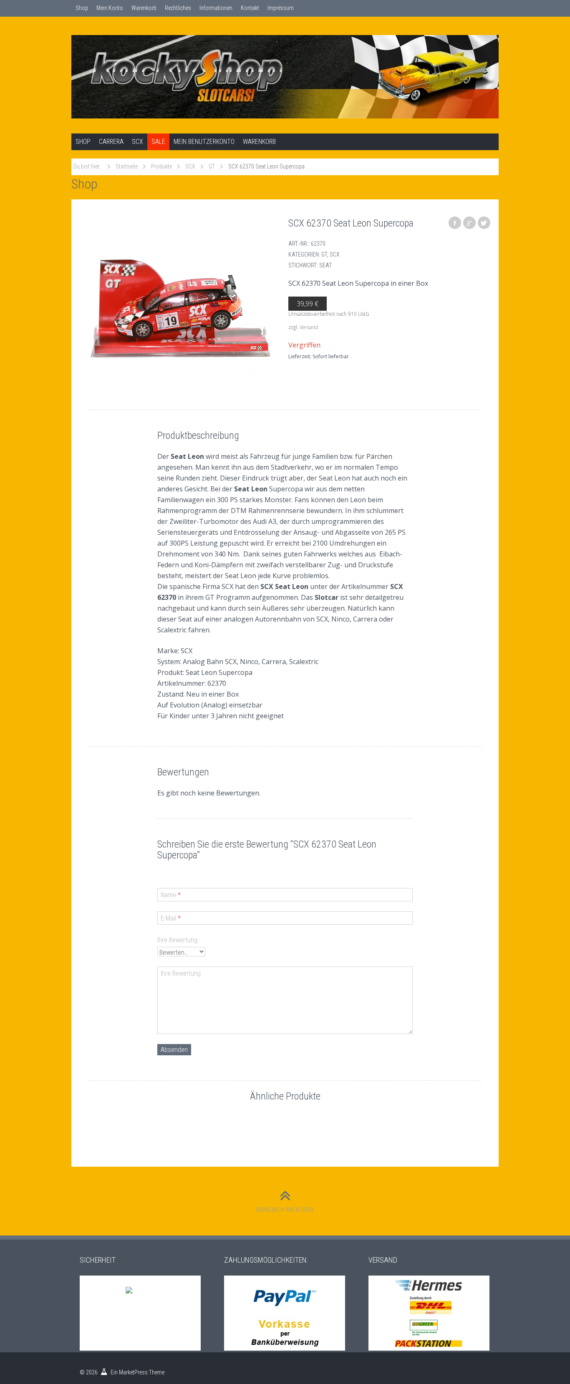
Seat (325, 265)
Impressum (280, 8)
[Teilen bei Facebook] (455, 222)
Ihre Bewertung (177, 940)
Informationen (215, 8)
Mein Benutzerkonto (204, 142)
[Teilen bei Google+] (469, 222)
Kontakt (250, 8)
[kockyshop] (285, 76)
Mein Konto (109, 8)
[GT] (181, 309)
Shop (82, 8)
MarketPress (133, 1372)
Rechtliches (178, 8)
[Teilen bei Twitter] (484, 222)
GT (324, 254)
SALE (158, 142)
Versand (309, 327)
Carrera (111, 142)
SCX (137, 142)
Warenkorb (143, 8)
